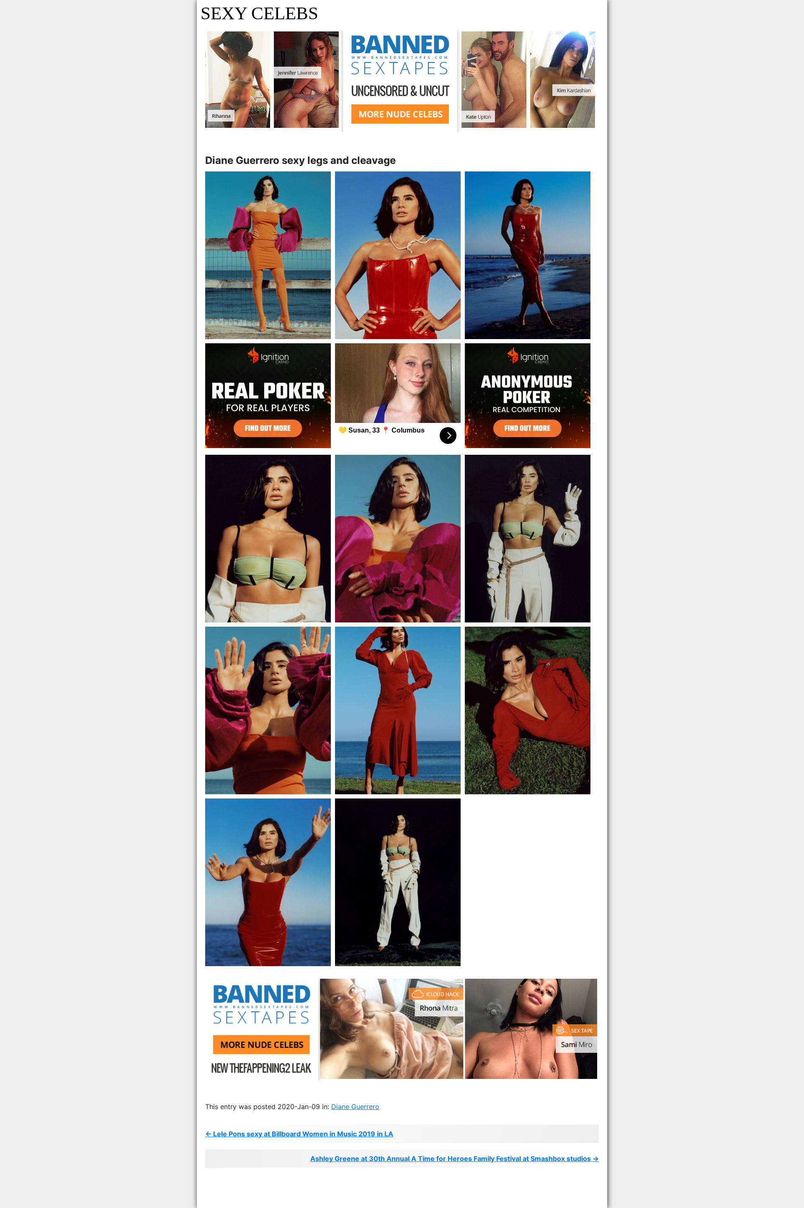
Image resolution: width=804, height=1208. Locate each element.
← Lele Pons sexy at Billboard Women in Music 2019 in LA (299, 1134)
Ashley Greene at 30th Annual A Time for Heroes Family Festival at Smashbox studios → (454, 1158)
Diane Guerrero (355, 1106)
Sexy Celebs (259, 13)
